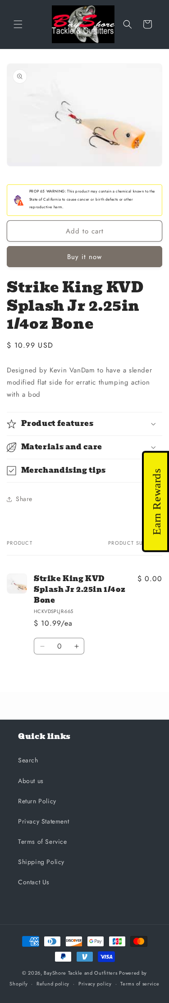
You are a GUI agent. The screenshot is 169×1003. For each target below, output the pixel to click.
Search (28, 760)
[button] (18, 24)
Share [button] (24, 498)
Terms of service (139, 983)
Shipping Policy (41, 861)
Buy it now (84, 257)
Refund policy (53, 983)
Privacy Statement (43, 821)
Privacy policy (95, 983)
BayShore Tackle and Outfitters (80, 972)
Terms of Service (42, 841)
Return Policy (37, 801)
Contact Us (34, 882)
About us (31, 780)
